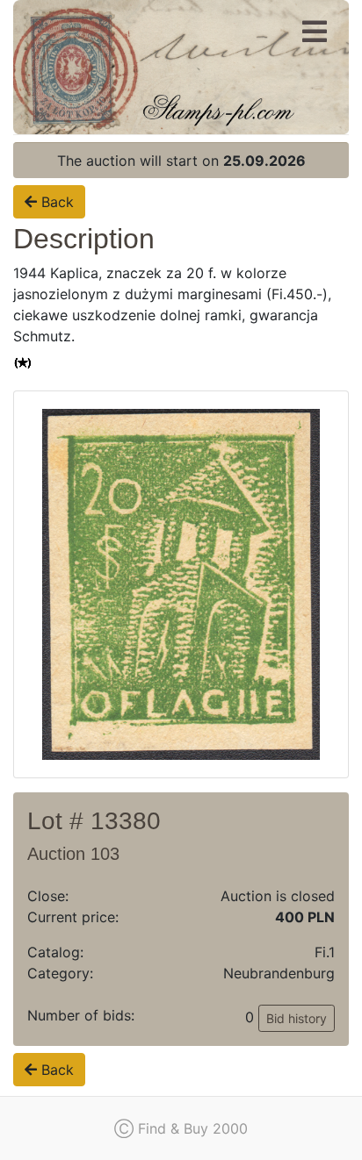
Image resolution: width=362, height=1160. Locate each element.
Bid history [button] (296, 1018)
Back (55, 202)
